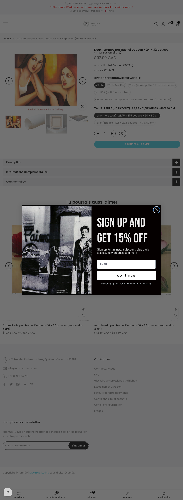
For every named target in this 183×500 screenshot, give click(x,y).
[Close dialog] (157, 210)
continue (126, 275)
